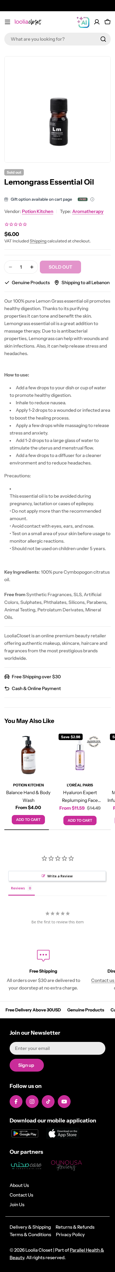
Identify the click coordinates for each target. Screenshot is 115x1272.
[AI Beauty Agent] (82, 22)
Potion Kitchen (37, 211)
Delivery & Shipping (30, 1227)
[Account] (97, 22)
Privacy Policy (70, 1234)
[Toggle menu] (7, 22)
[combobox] (57, 39)
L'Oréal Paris (80, 785)
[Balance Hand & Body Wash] (28, 755)
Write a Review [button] (60, 876)
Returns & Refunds (75, 1227)
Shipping (38, 240)
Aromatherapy (87, 211)
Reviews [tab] (18, 888)
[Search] (103, 39)
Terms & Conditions (30, 1234)
